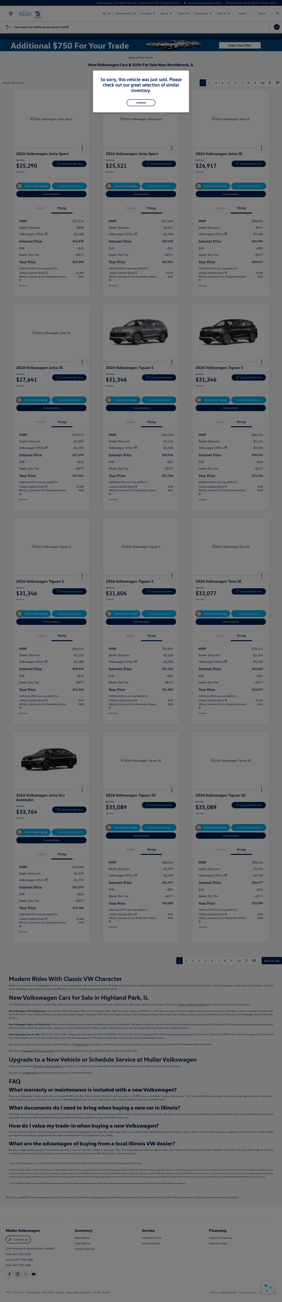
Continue (141, 102)
